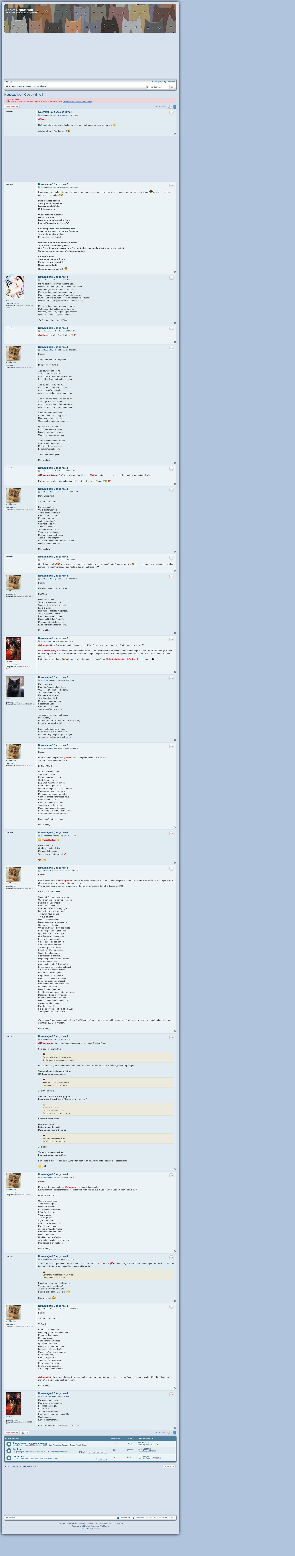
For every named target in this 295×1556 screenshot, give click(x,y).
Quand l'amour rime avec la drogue (30, 1443)
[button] (168, 106)
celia (8, 300)
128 (93, 1452)
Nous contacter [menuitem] (125, 1518)
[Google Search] (171, 87)
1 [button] (171, 106)
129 (97, 1452)
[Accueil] (90, 18)
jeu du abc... (19, 1449)
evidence (19, 1458)
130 (101, 1452)
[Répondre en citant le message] (171, 112)
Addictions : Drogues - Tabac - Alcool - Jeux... (70, 1445)
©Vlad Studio (104, 1526)
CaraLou (9, 661)
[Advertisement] (90, 56)
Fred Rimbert (118, 1523)
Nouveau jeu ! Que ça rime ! (23, 94)
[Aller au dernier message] (149, 1443)
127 (89, 1452)
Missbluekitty (11, 362)
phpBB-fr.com (85, 1526)
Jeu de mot (18, 1456)
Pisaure (144, 1456)
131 (105, 1452)
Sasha (8, 699)
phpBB (71, 1523)
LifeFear (19, 1445)
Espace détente (61, 1452)
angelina (22, 1452)
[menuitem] (9, 82)
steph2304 (145, 1449)
